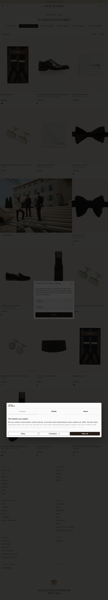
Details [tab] (54, 411)
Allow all (85, 434)
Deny (23, 434)
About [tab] (85, 411)
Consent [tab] (22, 411)
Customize (53, 434)
